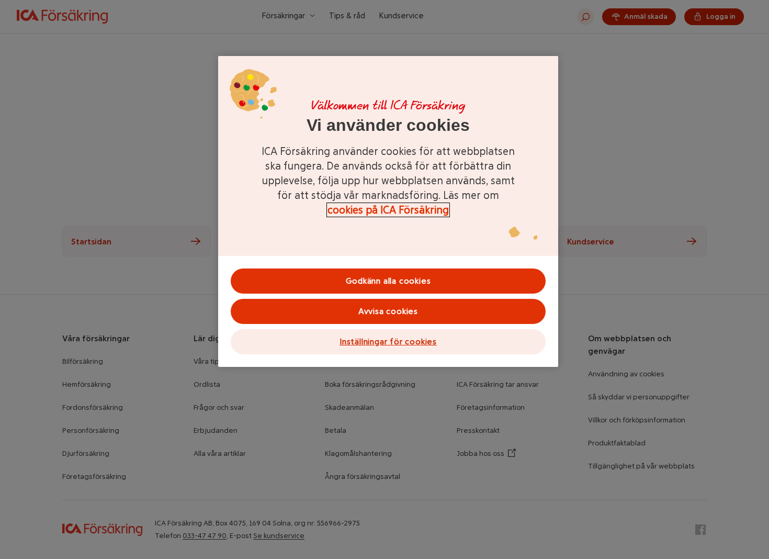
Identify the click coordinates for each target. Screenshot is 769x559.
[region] (388, 211)
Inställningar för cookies (388, 341)
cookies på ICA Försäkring (388, 210)
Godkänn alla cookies (388, 281)
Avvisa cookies (388, 311)
